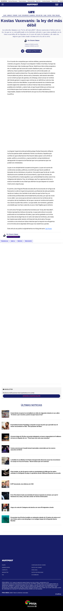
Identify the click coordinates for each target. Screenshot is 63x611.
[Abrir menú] (3, 4)
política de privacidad (37, 572)
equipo (3, 565)
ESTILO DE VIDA (39, 15)
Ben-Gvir (38, 1)
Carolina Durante (46, 1)
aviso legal (34, 569)
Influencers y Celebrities (28, 15)
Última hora (56, 4)
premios (19, 241)
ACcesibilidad (35, 574)
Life (31, 12)
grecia (13, 241)
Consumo (15, 15)
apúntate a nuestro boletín (31, 396)
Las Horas (48, 228)
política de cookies (37, 567)
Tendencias (4, 241)
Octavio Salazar (34, 40)
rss (3, 574)
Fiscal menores (22, 1)
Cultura (49, 15)
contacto (4, 569)
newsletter (5, 572)
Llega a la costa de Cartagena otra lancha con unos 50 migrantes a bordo (32, 507)
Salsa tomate (55, 1)
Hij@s (44, 15)
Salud (4, 15)
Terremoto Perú (31, 1)
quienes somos (6, 567)
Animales (9, 15)
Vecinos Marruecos (12, 1)
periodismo (28, 241)
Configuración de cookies (39, 565)
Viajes (19, 15)
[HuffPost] (7, 560)
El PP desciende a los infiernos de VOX (22, 484)
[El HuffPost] (32, 4)
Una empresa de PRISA (31, 602)
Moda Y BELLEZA (56, 15)
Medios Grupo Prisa (31, 606)
